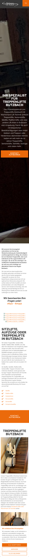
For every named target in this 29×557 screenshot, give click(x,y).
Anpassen (14, 549)
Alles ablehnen (14, 553)
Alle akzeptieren (14, 545)
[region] (14, 541)
